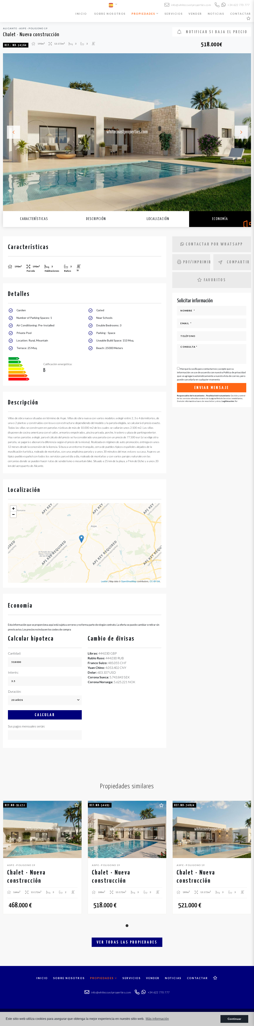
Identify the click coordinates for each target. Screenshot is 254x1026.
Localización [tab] (158, 219)
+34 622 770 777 (238, 5)
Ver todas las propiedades (127, 942)
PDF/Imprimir (196, 262)
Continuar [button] (234, 1018)
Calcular (45, 715)
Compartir (238, 262)
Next (243, 132)
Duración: (14, 691)
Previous (11, 132)
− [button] (13, 514)
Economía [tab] (220, 219)
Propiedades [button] (144, 13)
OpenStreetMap (128, 581)
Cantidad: (14, 653)
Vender (195, 13)
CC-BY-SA (155, 581)
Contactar (240, 13)
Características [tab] (34, 219)
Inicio (81, 13)
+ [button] (13, 508)
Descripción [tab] (96, 219)
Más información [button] (157, 1018)
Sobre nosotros (110, 13)
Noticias (216, 13)
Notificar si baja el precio (216, 32)
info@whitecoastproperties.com (190, 5)
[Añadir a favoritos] (77, 805)
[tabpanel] (42, 857)
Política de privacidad (234, 372)
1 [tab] (127, 925)
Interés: (13, 672)
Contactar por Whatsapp (214, 244)
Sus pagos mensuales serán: (26, 726)
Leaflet (104, 581)
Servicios (174, 13)
